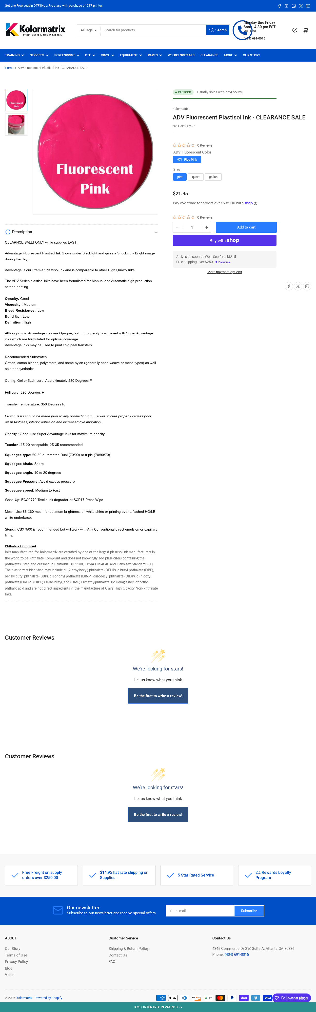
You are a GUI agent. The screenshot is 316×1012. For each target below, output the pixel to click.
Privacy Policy (16, 961)
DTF (88, 55)
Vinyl (105, 55)
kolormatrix (180, 109)
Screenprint (64, 55)
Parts (153, 55)
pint (179, 177)
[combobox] (165, 30)
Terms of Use (16, 955)
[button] (158, 1007)
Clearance (209, 55)
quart (195, 177)
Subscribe (249, 911)
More (228, 55)
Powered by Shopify (48, 998)
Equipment (129, 55)
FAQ (112, 961)
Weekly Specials (181, 55)
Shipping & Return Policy (129, 948)
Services (37, 55)
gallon (213, 177)
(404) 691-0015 (237, 954)
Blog (8, 968)
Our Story (251, 55)
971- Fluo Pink (187, 159)
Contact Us (118, 955)
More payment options (224, 272)
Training (12, 55)
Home (9, 68)
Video (10, 975)
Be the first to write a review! (158, 696)
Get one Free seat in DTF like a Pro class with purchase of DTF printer (53, 5)
